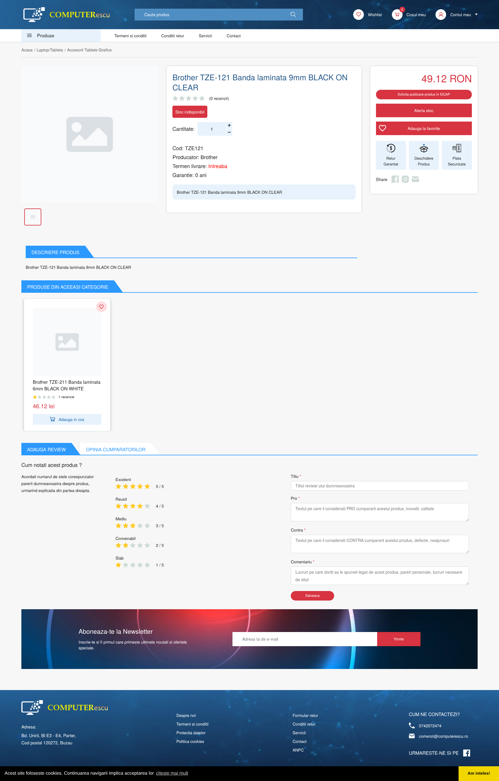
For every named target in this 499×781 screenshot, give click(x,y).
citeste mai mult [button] (172, 773)
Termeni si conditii (130, 35)
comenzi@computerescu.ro (443, 736)
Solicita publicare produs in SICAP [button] (424, 94)
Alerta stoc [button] (423, 110)
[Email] (415, 181)
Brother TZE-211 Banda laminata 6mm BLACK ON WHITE (66, 385)
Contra (297, 530)
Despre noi (186, 715)
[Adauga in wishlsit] (101, 306)
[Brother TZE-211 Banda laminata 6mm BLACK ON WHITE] (67, 342)
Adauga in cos (71, 419)
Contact (234, 35)
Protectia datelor (191, 732)
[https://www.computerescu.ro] (64, 707)
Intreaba (217, 166)
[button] (293, 14)
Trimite (399, 638)
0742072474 (430, 725)
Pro (294, 498)
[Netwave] (66, 14)
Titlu (294, 476)
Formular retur (305, 715)
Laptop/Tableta (50, 50)
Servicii (205, 35)
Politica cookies (190, 741)
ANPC (298, 750)
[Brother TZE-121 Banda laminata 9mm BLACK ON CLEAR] (89, 134)
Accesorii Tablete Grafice (89, 50)
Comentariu (301, 561)
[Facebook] (395, 181)
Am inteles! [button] (479, 773)
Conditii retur (172, 35)
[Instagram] (405, 181)
